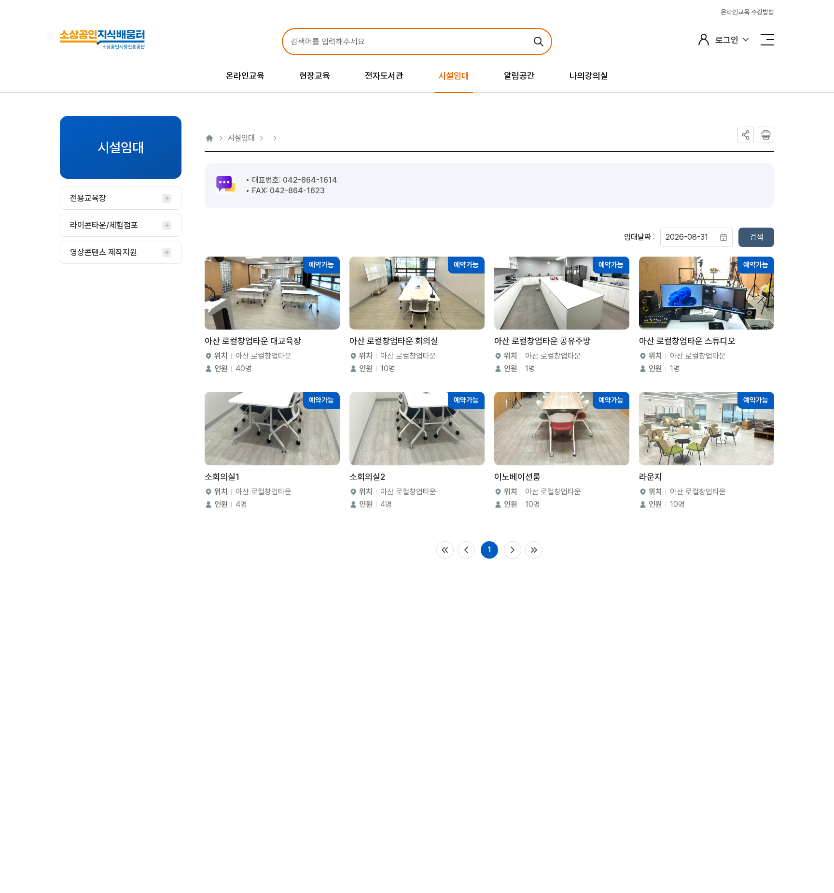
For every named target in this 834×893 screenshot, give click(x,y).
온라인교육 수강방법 (747, 12)
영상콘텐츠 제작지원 (103, 252)
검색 (756, 237)
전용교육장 (88, 198)
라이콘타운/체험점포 (104, 225)
